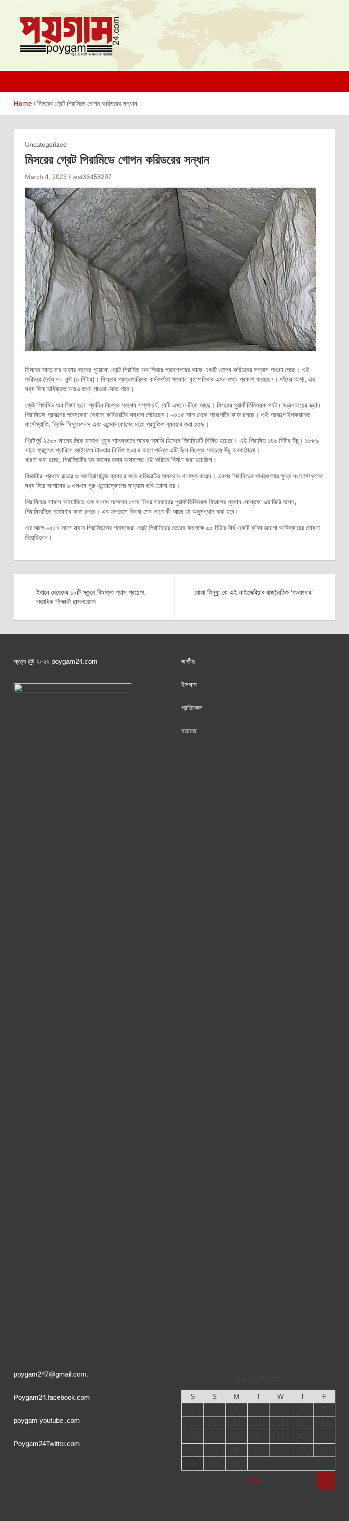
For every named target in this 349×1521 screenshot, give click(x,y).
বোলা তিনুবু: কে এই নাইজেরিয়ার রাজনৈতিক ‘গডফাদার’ (253, 592)
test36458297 (92, 176)
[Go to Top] (326, 1480)
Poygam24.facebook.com (52, 1397)
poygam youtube (39, 1420)
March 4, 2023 (46, 176)
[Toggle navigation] (25, 81)
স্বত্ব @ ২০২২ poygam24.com (56, 661)
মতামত (188, 731)
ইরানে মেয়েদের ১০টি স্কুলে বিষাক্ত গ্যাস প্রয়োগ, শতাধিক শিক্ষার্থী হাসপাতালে (91, 597)
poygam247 (31, 1374)
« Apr (255, 1480)
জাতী (186, 661)
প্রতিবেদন (192, 707)
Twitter (55, 1443)
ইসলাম (189, 684)
